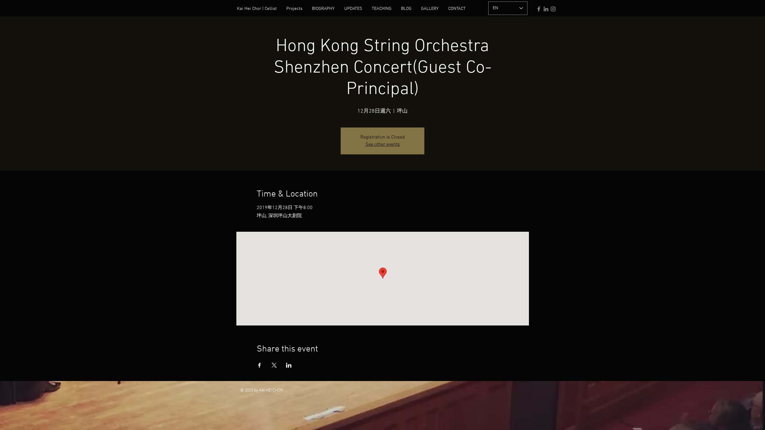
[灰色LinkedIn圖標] (546, 9)
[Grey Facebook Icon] (539, 9)
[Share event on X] (274, 365)
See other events (382, 145)
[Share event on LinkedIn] (289, 365)
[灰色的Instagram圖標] (553, 9)
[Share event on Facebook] (259, 365)
